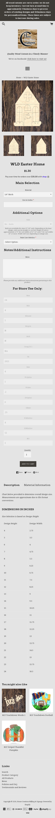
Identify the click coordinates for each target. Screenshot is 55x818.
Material (28, 190)
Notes (27, 257)
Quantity (27, 450)
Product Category (10, 775)
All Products (7, 778)
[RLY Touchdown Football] (41, 700)
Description (12, 485)
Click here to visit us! (37, 59)
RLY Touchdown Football (41, 715)
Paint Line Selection (27, 238)
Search (5, 772)
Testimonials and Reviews (14, 787)
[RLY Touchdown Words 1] (14, 700)
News (4, 781)
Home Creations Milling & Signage (29, 802)
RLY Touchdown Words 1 (13, 715)
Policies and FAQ (9, 784)
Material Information (37, 485)
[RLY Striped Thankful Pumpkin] (14, 732)
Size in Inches (27, 200)
